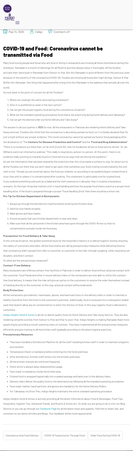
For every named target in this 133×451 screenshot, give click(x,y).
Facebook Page (48, 408)
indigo (38, 32)
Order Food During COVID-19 (105, 435)
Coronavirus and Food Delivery (22, 435)
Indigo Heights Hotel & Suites (19, 314)
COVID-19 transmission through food (64, 435)
